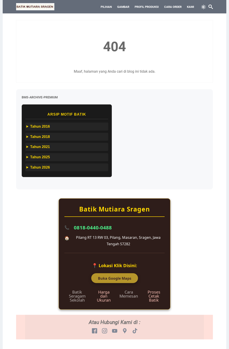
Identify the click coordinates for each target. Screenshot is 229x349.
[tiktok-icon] (134, 331)
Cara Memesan (128, 294)
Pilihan (106, 6)
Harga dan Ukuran (104, 296)
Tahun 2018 (40, 137)
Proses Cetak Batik (154, 296)
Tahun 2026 (40, 167)
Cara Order (173, 6)
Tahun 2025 (40, 157)
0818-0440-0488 (93, 227)
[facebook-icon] (94, 331)
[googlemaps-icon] (124, 331)
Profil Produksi (147, 6)
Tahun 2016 (40, 126)
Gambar (123, 6)
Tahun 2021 (40, 147)
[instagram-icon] (104, 331)
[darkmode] (203, 6)
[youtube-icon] (114, 331)
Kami (190, 6)
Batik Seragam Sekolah (77, 296)
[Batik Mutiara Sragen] (35, 6)
